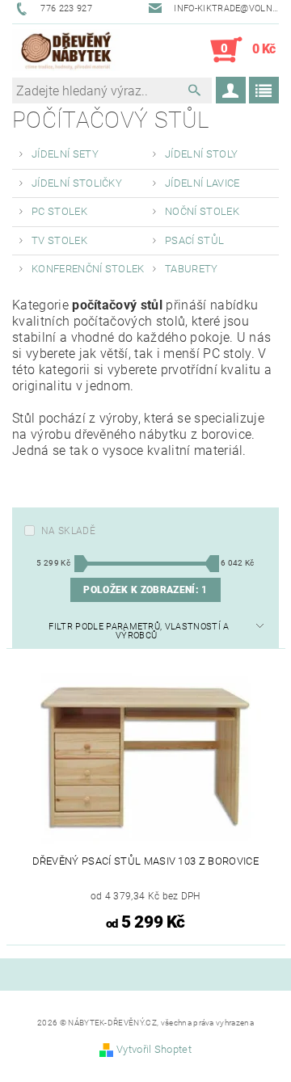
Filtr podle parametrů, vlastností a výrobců (138, 631)
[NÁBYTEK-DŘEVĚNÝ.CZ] (66, 50)
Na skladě (68, 531)
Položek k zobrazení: (145, 590)
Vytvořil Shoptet (154, 1049)
